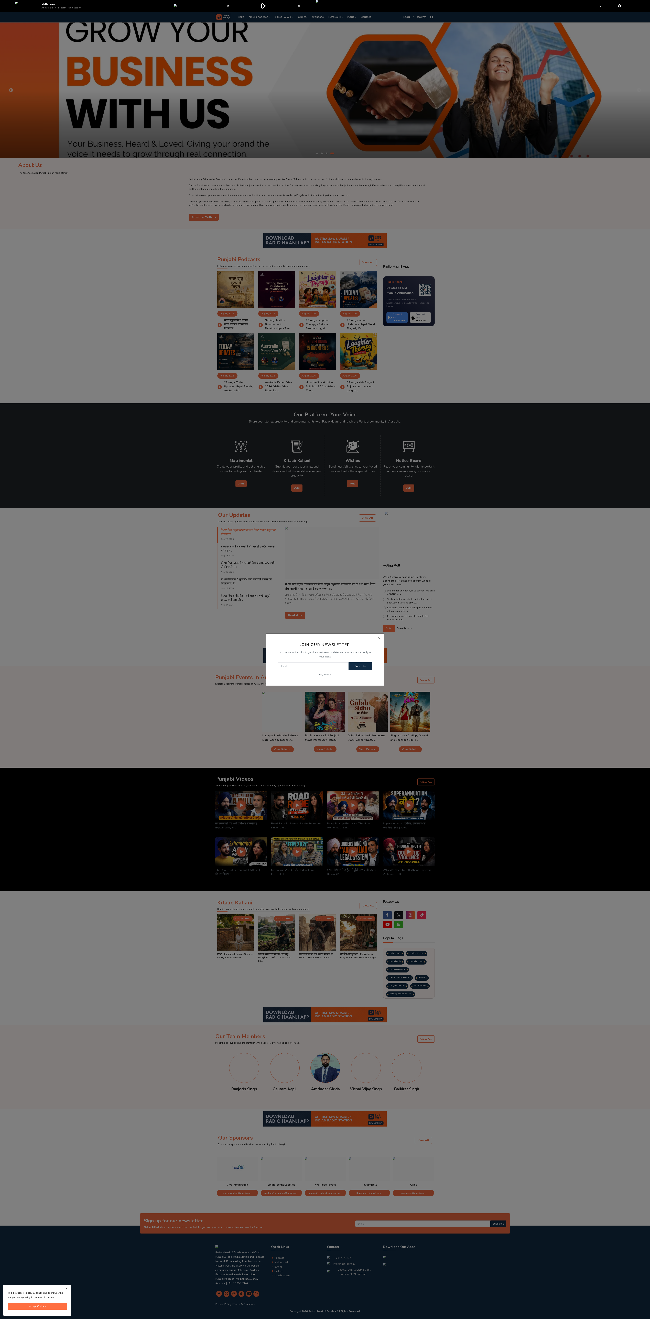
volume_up (620, 6)
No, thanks (325, 674)
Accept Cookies (37, 1306)
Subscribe (360, 666)
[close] (66, 1288)
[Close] (379, 638)
